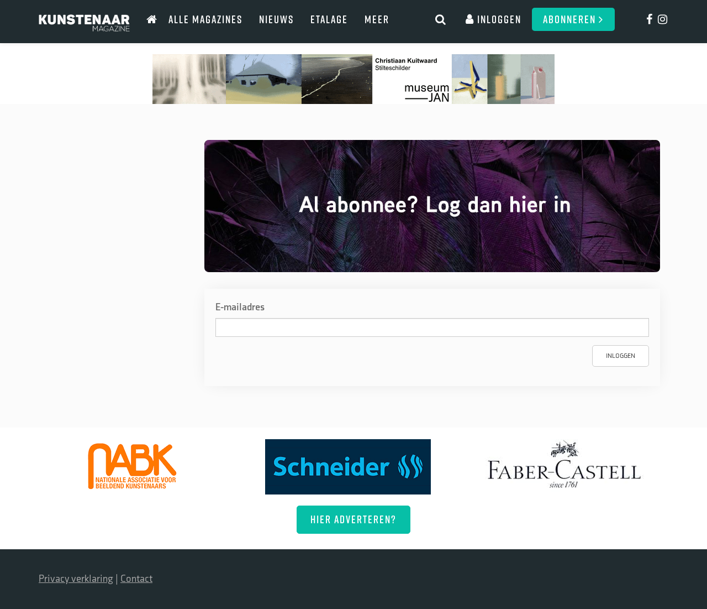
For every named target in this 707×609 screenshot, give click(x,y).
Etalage (329, 19)
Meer (377, 19)
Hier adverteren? (353, 519)
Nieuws (276, 19)
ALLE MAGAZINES (205, 19)
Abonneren (571, 19)
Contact (136, 579)
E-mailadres (240, 307)
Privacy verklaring (76, 579)
